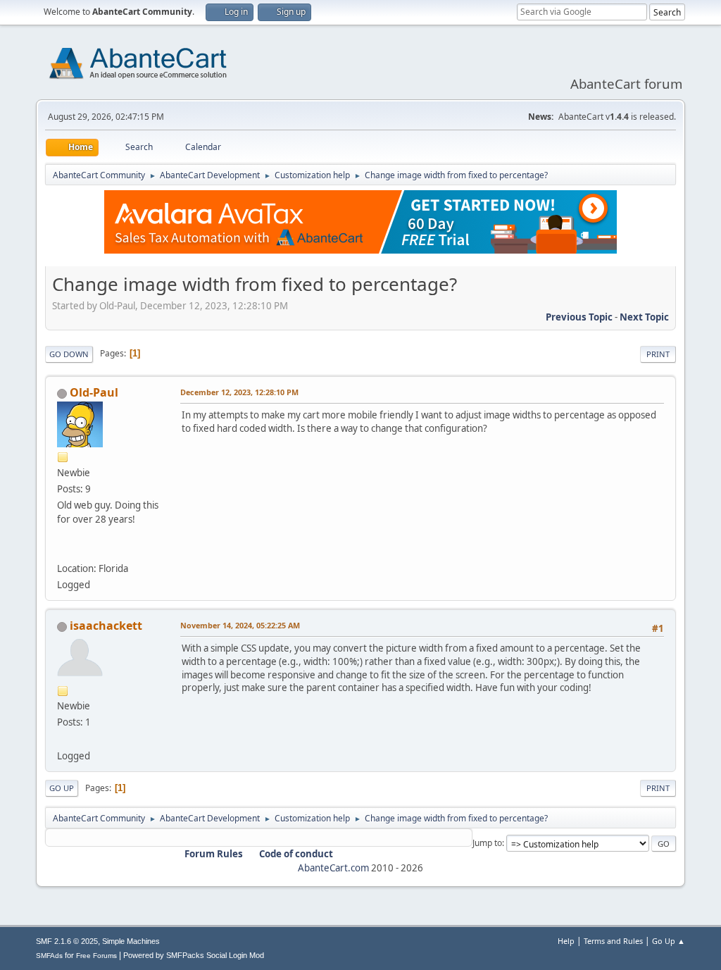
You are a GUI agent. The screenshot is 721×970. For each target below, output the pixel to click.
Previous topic (579, 317)
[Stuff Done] (62, 551)
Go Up (61, 788)
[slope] (62, 738)
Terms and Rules (613, 940)
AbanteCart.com (333, 868)
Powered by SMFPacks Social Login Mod (193, 955)
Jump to (487, 843)
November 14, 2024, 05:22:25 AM (240, 625)
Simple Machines (131, 941)
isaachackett (106, 625)
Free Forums (96, 955)
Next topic (644, 317)
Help (566, 940)
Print (658, 354)
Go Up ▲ (668, 940)
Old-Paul (94, 392)
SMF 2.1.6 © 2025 (67, 941)
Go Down (69, 354)
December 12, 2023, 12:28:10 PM (239, 392)
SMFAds (49, 955)
